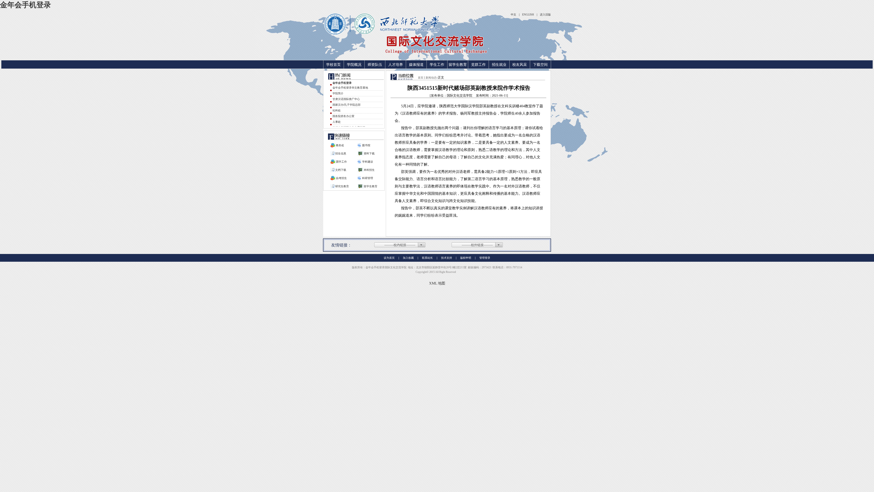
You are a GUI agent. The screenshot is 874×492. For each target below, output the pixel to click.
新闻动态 (431, 77)
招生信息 (340, 153)
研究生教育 (342, 186)
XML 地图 (437, 283)
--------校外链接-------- (477, 245)
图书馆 (365, 145)
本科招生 (369, 170)
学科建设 (367, 161)
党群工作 (478, 65)
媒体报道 (416, 65)
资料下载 (369, 153)
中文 (513, 14)
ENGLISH (528, 14)
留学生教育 (458, 65)
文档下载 (340, 170)
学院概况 (354, 65)
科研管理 (367, 178)
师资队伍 (375, 65)
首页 (420, 77)
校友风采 (519, 65)
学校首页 (333, 65)
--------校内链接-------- (399, 245)
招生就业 (499, 65)
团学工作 (341, 161)
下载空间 (540, 65)
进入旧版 (545, 14)
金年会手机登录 (25, 5)
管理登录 (484, 257)
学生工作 (437, 65)
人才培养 (395, 65)
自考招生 (341, 178)
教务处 (340, 145)
